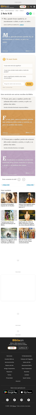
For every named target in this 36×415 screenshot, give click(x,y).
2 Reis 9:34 (6, 185)
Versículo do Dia (9, 362)
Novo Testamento (27, 368)
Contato (27, 375)
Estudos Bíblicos (9, 359)
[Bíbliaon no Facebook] (28, 400)
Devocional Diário (27, 365)
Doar (23, 6)
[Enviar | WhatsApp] (30, 13)
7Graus (14, 406)
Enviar (29, 84)
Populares (9, 371)
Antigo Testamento (9, 368)
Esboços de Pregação (27, 359)
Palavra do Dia (9, 365)
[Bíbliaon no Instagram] (21, 400)
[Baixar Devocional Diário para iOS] (26, 392)
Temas (9, 375)
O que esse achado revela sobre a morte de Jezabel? (16, 71)
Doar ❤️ (12, 348)
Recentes (26, 371)
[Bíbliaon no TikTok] (14, 400)
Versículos (9, 356)
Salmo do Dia (26, 362)
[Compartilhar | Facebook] (27, 13)
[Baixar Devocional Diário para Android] (10, 392)
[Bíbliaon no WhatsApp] (7, 400)
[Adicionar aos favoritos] (33, 13)
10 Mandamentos (27, 356)
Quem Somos (26, 378)
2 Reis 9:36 (30, 185)
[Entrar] (28, 6)
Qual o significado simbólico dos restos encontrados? (15, 77)
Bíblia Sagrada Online (7, 7)
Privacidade (9, 378)
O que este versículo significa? (12, 65)
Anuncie (18, 381)
